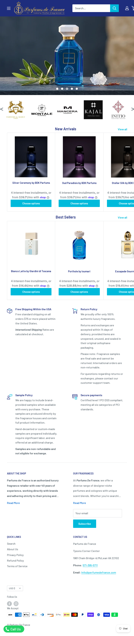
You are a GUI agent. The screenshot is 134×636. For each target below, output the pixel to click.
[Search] (114, 8)
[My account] (127, 8)
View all (123, 129)
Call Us (15, 629)
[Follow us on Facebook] (9, 603)
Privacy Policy (15, 555)
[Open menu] (8, 8)
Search (11, 543)
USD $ (12, 588)
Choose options (31, 203)
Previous (1, 109)
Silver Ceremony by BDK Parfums (31, 182)
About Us (12, 549)
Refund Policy (15, 560)
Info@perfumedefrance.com (98, 572)
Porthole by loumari (79, 271)
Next (132, 109)
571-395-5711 (90, 565)
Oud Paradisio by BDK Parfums (79, 182)
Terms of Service (17, 566)
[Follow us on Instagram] (16, 603)
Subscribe (84, 523)
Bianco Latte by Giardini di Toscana (31, 271)
